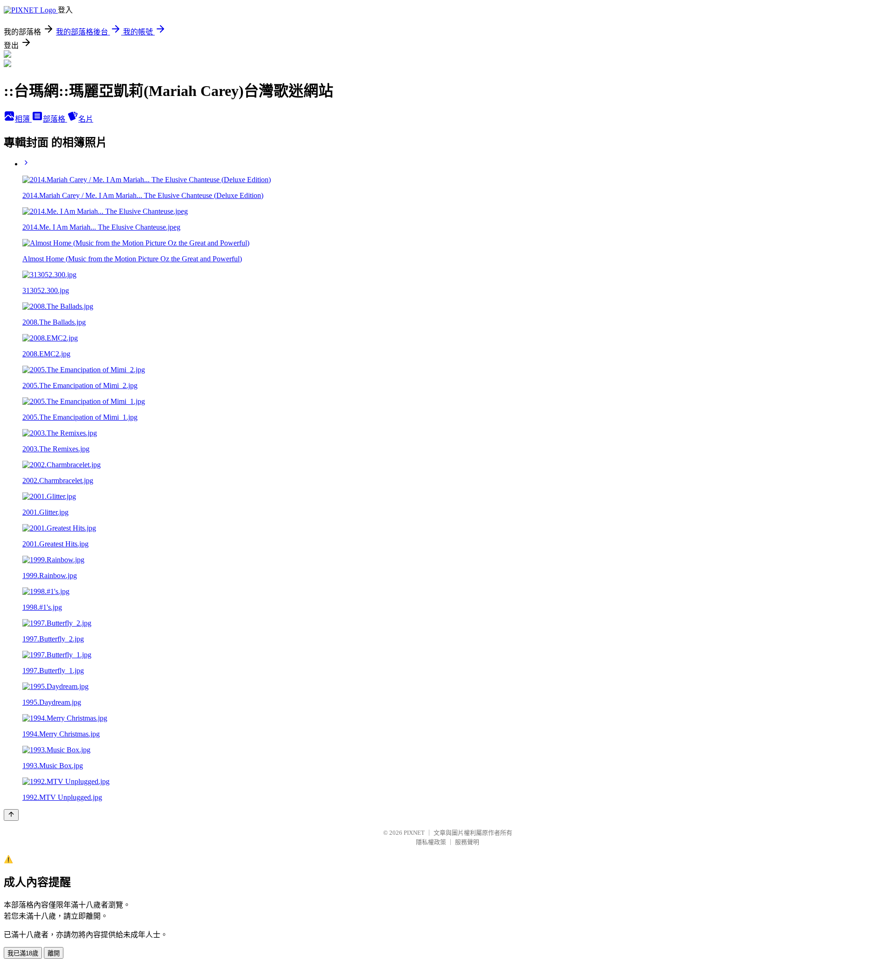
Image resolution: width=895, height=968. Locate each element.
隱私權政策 (431, 841)
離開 (54, 953)
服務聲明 (467, 841)
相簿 (23, 119)
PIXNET (414, 832)
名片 (85, 119)
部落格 (55, 119)
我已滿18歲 (22, 953)
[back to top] (11, 815)
